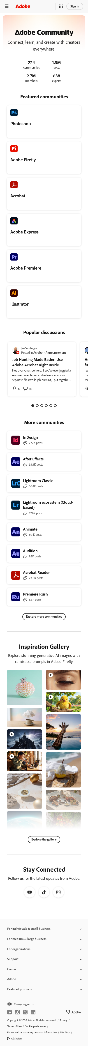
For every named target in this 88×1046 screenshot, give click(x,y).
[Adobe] (23, 6)
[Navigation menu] (7, 6)
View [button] (33, 700)
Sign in (74, 6)
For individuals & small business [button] (29, 929)
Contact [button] (12, 969)
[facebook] (9, 1012)
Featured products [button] (19, 989)
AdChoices (17, 1038)
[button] (61, 6)
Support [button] (12, 959)
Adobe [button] (11, 979)
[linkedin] (33, 1012)
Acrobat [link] (38, 352)
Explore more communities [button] (44, 616)
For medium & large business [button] (26, 939)
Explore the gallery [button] (44, 839)
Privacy (63, 1020)
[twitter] (25, 1012)
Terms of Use (14, 1026)
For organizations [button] (18, 949)
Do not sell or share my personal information (32, 1032)
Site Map (65, 1032)
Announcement (56, 352)
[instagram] (17, 1012)
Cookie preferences (35, 1026)
